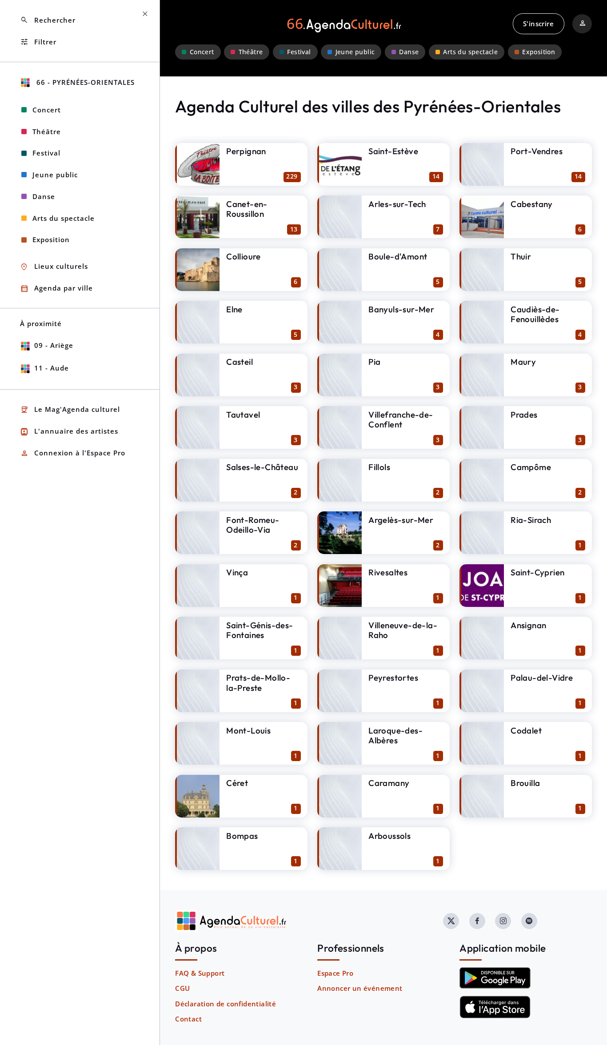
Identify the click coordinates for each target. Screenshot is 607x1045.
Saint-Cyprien (537, 572)
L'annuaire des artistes (69, 432)
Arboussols (389, 835)
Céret (237, 783)
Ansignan (528, 625)
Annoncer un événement (359, 988)
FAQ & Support (199, 973)
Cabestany (532, 204)
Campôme (531, 467)
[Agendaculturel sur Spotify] (529, 921)
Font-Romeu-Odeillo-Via (252, 525)
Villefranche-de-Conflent (400, 419)
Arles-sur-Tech (397, 204)
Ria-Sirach (531, 520)
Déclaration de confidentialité (225, 1003)
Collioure (243, 256)
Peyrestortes (393, 677)
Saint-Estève (393, 151)
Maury (523, 361)
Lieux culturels (54, 267)
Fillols (379, 467)
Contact (188, 1018)
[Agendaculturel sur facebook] (477, 921)
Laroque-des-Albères (395, 735)
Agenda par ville (56, 288)
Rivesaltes (387, 572)
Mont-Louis (248, 730)
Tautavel (243, 414)
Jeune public (355, 52)
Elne (234, 309)
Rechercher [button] (48, 20)
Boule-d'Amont (397, 256)
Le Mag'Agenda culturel (70, 410)
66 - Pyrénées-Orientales (84, 82)
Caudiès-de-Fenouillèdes (535, 314)
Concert (202, 52)
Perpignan (246, 151)
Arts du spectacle (470, 52)
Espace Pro (335, 973)
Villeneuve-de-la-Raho (402, 630)
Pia (374, 361)
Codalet (526, 730)
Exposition (538, 52)
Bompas (242, 835)
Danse (409, 52)
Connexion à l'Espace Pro (72, 453)
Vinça (237, 572)
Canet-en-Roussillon (247, 209)
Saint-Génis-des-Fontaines (259, 630)
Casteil (239, 361)
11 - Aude (51, 367)
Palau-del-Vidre (542, 677)
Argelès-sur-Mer (400, 520)
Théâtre (251, 52)
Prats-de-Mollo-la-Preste (258, 682)
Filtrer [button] (38, 42)
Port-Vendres (537, 151)
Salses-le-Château (262, 467)
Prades (524, 414)
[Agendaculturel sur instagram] (503, 921)
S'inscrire (538, 23)
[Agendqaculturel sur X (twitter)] (451, 921)
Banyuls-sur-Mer (401, 309)
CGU (182, 988)
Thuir (521, 256)
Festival (299, 52)
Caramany (388, 783)
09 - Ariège (53, 345)
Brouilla (525, 783)
